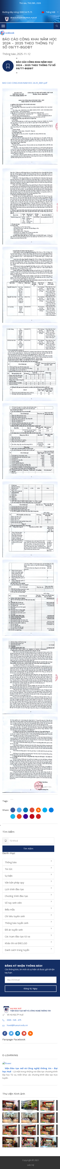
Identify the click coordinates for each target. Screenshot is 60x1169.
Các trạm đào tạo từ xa (17, 936)
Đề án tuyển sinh (14, 929)
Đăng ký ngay (30, 988)
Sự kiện (8, 875)
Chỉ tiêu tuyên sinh (15, 916)
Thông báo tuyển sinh (16, 923)
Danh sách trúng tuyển (17, 950)
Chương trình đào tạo (16, 896)
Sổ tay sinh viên (13, 902)
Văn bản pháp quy (14, 882)
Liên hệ (30, 1165)
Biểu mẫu (10, 909)
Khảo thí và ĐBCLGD (16, 943)
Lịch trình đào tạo (14, 889)
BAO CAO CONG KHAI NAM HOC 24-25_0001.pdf (24, 82)
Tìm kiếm (28, 848)
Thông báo (9, 54)
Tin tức (8, 869)
